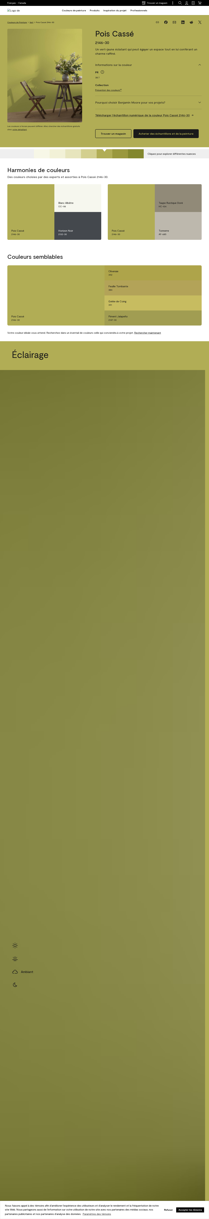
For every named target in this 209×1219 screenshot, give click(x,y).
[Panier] (200, 3)
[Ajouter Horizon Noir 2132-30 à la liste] (94, 218)
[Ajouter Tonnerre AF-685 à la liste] (194, 218)
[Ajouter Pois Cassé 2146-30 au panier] (38, 190)
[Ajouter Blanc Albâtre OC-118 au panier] (85, 190)
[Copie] (157, 22)
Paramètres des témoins (97, 1213)
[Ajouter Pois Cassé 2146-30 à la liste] (47, 190)
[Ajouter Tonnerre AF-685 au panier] (185, 218)
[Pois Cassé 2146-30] (104, 153)
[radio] (15, 945)
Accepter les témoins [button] (190, 1210)
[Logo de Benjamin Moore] (17, 10)
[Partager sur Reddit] (191, 22)
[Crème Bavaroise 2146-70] (42, 153)
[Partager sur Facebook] (166, 22)
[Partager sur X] (200, 22)
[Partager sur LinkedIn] (183, 22)
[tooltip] (102, 72)
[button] (180, 3)
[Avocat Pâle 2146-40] (89, 153)
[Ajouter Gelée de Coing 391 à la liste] (194, 303)
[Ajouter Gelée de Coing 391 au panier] (185, 303)
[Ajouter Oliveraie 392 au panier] (185, 273)
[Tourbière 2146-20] (120, 153)
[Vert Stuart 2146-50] (73, 153)
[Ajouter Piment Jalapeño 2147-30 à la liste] (194, 318)
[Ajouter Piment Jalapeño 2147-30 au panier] (185, 318)
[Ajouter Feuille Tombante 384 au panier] (185, 288)
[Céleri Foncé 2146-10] (136, 153)
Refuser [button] (168, 1210)
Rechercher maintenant (147, 332)
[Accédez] (187, 3)
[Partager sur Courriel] (174, 22)
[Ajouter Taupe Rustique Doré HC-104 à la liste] (194, 190)
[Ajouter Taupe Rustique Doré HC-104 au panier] (185, 190)
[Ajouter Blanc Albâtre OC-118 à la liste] (94, 190)
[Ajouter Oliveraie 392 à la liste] (194, 273)
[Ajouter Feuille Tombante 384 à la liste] (194, 288)
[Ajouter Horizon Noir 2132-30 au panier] (85, 218)
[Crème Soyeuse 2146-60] (57, 153)
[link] (193, 3)
